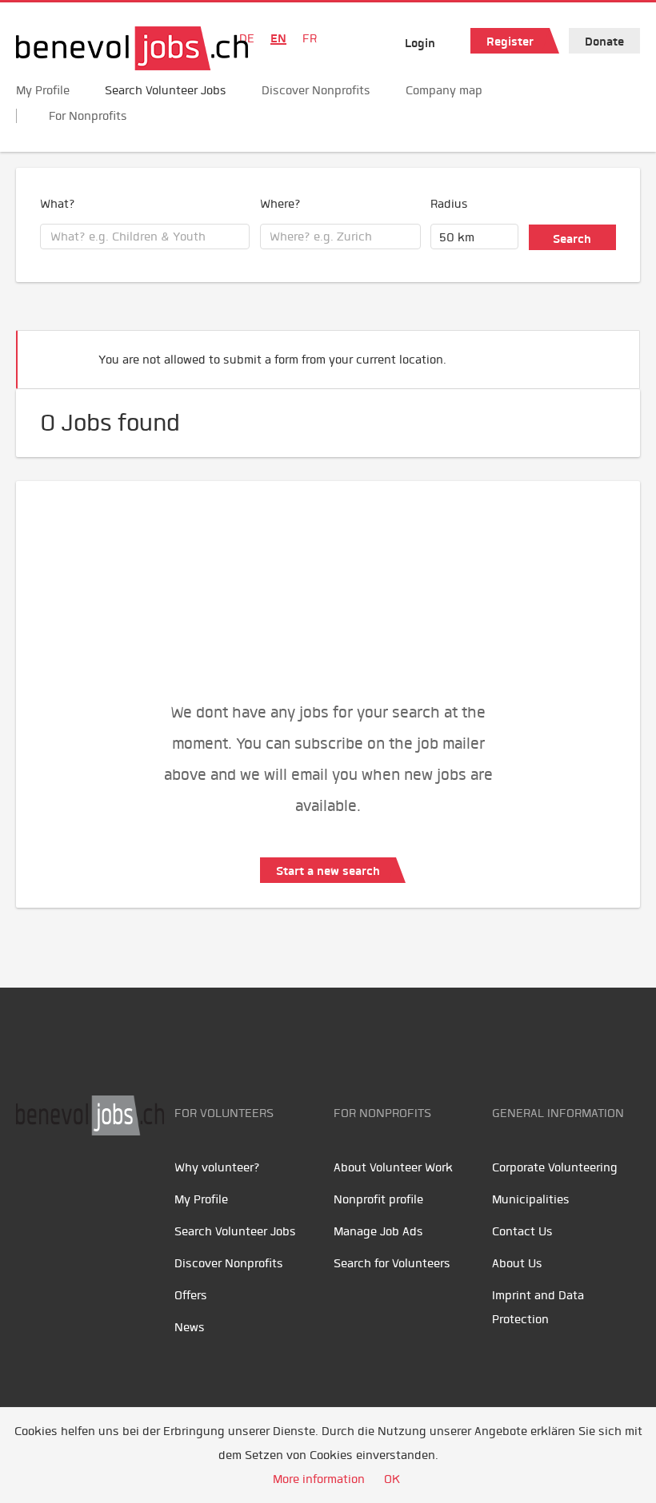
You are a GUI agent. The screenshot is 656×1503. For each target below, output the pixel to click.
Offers (190, 1295)
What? (57, 204)
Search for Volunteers (392, 1263)
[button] (603, 353)
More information (319, 1479)
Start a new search (328, 871)
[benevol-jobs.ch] (132, 48)
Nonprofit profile (378, 1199)
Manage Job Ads (378, 1231)
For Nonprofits (88, 116)
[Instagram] (136, 1186)
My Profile (43, 90)
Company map (444, 90)
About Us (517, 1263)
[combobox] (145, 236)
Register (510, 42)
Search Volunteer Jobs (165, 90)
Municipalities (531, 1199)
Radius (449, 204)
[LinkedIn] (104, 1186)
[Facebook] (32, 1186)
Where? (280, 204)
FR (309, 38)
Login (420, 43)
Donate (604, 42)
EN (278, 38)
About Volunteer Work (393, 1167)
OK (392, 1479)
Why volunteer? (217, 1167)
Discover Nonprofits (316, 90)
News (189, 1327)
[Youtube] (68, 1186)
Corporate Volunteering (555, 1167)
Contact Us (522, 1231)
